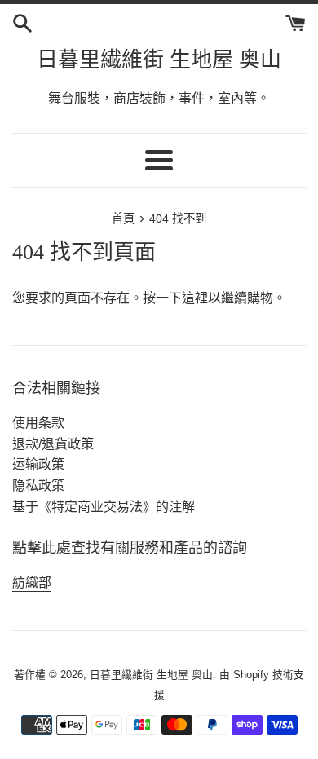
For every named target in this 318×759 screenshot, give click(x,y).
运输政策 (38, 464)
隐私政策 (38, 485)
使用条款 (38, 423)
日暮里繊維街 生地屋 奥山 (159, 60)
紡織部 (31, 582)
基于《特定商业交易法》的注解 (103, 507)
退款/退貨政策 (53, 444)
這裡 (195, 298)
